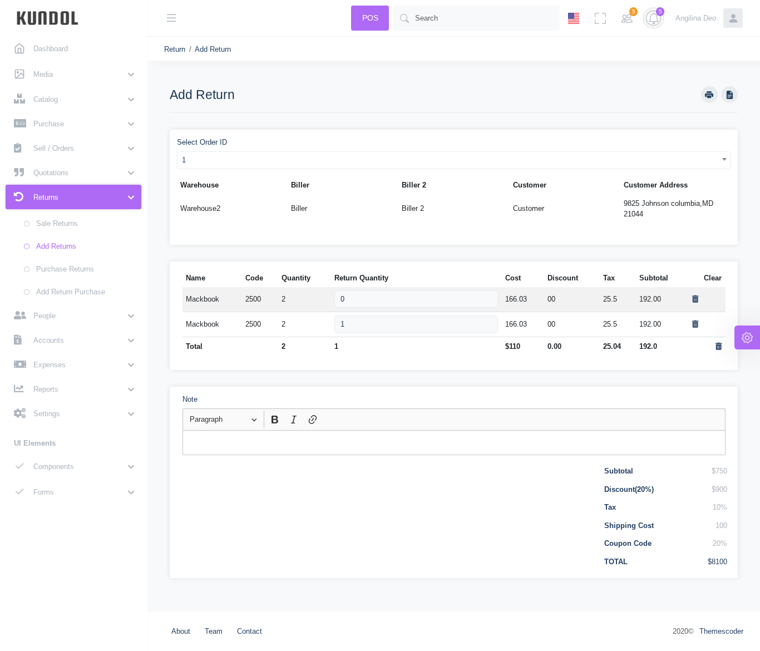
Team (214, 631)
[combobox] (454, 160)
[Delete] (695, 299)
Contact (249, 631)
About (180, 631)
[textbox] (454, 442)
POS (370, 17)
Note (190, 399)
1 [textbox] (184, 160)
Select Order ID (202, 142)
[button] (73, 74)
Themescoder (721, 631)
